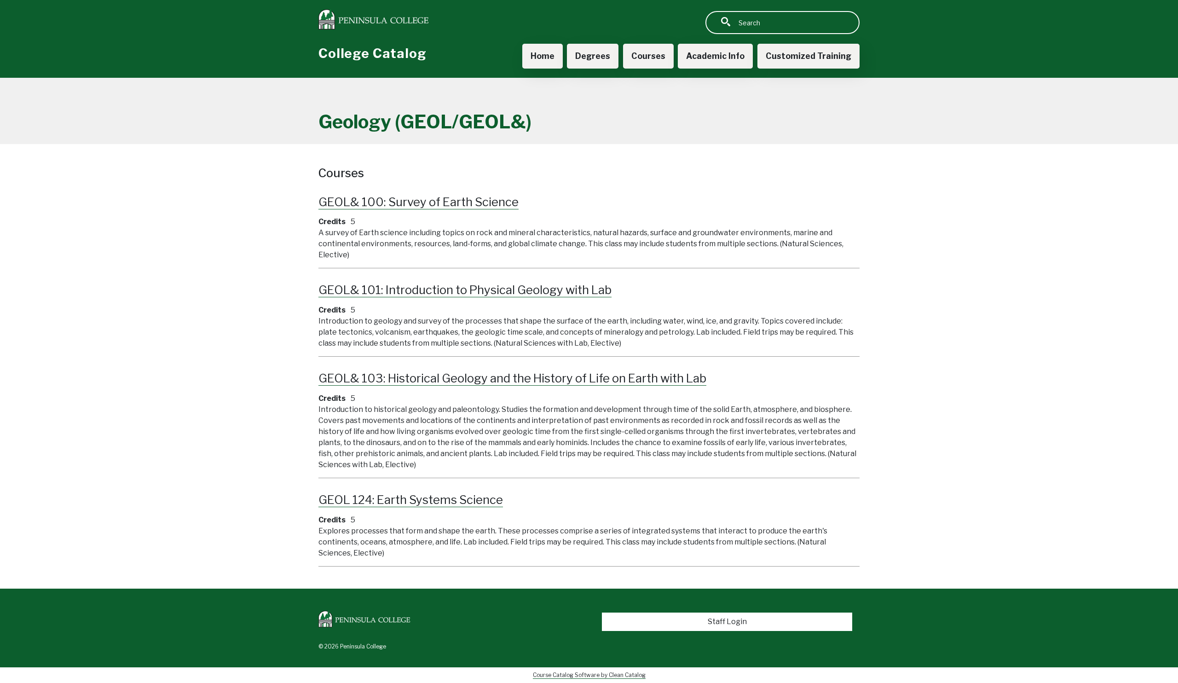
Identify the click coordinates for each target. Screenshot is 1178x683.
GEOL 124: (410, 499)
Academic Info (715, 56)
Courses (648, 56)
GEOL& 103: (512, 378)
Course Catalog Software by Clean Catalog (589, 674)
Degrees (592, 56)
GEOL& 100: (418, 202)
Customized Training (808, 56)
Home (542, 56)
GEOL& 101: (465, 290)
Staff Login (727, 621)
